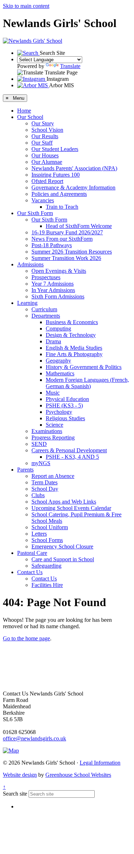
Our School (30, 117)
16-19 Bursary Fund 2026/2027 (67, 232)
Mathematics (60, 373)
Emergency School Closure (62, 546)
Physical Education (67, 399)
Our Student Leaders (54, 149)
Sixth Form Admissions (57, 296)
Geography (58, 361)
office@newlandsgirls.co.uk (34, 738)
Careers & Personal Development (69, 450)
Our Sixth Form (35, 213)
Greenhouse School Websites (78, 775)
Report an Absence (52, 476)
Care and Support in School (62, 559)
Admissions (30, 264)
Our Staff (42, 143)
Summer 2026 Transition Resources (71, 252)
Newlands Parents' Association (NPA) (74, 168)
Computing (58, 329)
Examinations (46, 431)
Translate (70, 66)
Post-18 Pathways (51, 245)
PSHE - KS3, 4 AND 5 (72, 457)
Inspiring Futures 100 (55, 175)
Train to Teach (62, 207)
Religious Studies (65, 418)
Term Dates (44, 482)
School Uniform (49, 527)
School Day (44, 489)
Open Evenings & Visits (58, 271)
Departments (45, 316)
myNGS (40, 463)
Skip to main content (26, 6)
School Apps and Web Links (63, 502)
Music (53, 393)
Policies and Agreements (59, 194)
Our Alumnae (46, 162)
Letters (39, 534)
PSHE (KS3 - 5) (64, 405)
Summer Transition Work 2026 (66, 258)
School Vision (47, 130)
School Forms (47, 540)
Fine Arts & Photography (74, 354)
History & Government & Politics (83, 367)
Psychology (59, 412)
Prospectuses (45, 277)
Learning (27, 303)
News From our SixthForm (62, 239)
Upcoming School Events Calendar (71, 508)
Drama (53, 341)
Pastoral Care (32, 553)
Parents (25, 470)
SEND (39, 444)
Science (54, 425)
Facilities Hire (47, 585)
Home (24, 111)
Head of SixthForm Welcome (79, 226)
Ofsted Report (47, 181)
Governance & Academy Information (73, 187)
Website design (20, 775)
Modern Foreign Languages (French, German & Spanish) (87, 383)
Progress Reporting (53, 437)
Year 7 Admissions (52, 284)
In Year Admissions (53, 290)
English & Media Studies (74, 348)
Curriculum (44, 309)
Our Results (44, 136)
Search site (15, 794)
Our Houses (45, 155)
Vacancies (42, 200)
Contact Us (30, 572)
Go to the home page (26, 638)
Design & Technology (71, 335)
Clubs (38, 495)
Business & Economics (72, 322)
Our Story (42, 123)
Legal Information (100, 763)
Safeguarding (46, 566)
